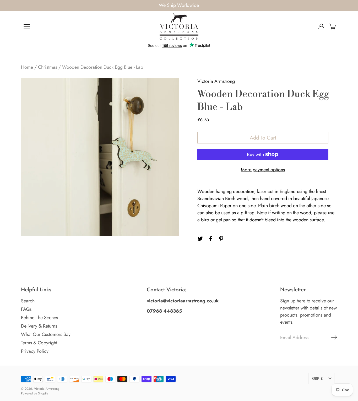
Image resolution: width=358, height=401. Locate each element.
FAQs (26, 309)
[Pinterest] (221, 239)
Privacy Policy (34, 351)
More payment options (263, 169)
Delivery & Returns (39, 326)
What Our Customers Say (45, 334)
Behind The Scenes (39, 317)
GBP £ (317, 378)
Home (27, 67)
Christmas (47, 67)
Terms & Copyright (39, 342)
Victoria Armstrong (46, 388)
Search (28, 300)
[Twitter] (200, 239)
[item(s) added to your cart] (333, 26)
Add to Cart (263, 137)
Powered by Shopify (34, 393)
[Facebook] (211, 239)
